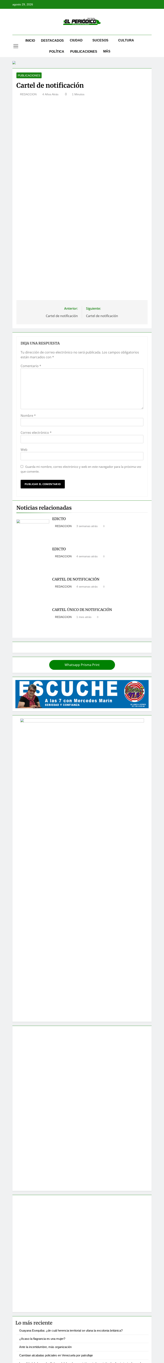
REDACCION (28, 94)
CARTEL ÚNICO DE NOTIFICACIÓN (82, 610)
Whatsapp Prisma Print (82, 665)
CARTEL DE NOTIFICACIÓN (75, 579)
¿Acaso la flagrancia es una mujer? (42, 1338)
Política (56, 51)
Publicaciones (83, 51)
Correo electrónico (36, 432)
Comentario (31, 366)
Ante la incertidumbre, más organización (45, 1347)
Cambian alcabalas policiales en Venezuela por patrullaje (56, 1355)
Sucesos (100, 40)
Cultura (126, 40)
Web (24, 449)
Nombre (28, 415)
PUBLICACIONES (29, 75)
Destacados (52, 40)
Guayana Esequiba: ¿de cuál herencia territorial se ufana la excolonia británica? (71, 1330)
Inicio (30, 40)
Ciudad (76, 40)
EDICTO (59, 519)
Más (106, 51)
